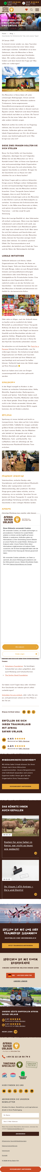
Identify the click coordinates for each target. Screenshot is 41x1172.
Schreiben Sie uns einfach (12, 695)
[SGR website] (4, 1075)
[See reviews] (20, 743)
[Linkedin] (32, 1091)
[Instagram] (21, 1091)
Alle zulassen (19, 647)
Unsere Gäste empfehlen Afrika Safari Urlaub (20, 1013)
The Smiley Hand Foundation (16, 675)
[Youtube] (4, 1091)
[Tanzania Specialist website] (12, 1065)
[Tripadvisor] (10, 1091)
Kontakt (4, 1155)
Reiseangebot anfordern (20, 786)
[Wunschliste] (26, 10)
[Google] (15, 1091)
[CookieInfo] (17, 519)
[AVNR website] (13, 1075)
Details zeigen (19, 654)
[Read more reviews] (21, 3)
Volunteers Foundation (14, 666)
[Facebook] (26, 1091)
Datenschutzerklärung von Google (21, 564)
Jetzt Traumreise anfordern (20, 945)
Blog (11, 33)
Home (4, 33)
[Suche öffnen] (31, 10)
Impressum (6, 1151)
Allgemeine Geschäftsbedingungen (14, 1141)
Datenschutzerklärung (14, 1128)
